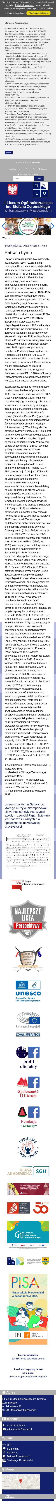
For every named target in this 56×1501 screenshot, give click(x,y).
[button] (52, 226)
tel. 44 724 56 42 (15, 1425)
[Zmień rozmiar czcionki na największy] (33, 169)
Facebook (12, 1452)
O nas (26, 245)
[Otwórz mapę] (21, 1481)
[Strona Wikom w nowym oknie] (9, 1496)
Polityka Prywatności (18, 1456)
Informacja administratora (28, 174)
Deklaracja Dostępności (19, 1460)
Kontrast (43, 169)
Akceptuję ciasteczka (38, 13)
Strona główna (22, 162)
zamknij (8, 152)
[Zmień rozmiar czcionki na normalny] (19, 169)
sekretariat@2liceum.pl (19, 1429)
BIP (8, 1445)
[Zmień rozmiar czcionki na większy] (26, 169)
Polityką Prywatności (24, 5)
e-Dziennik (12, 1448)
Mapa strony (35, 162)
